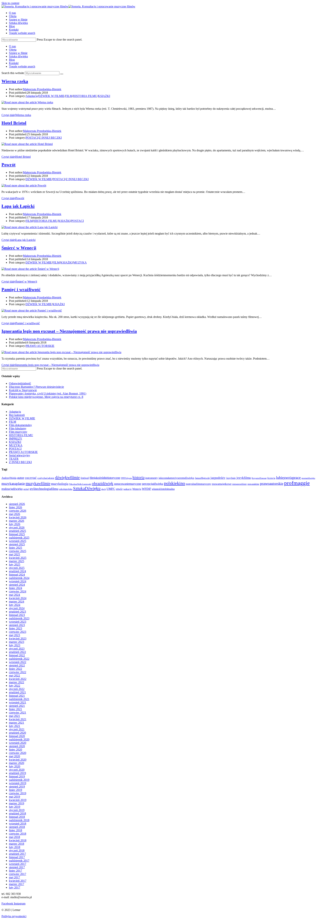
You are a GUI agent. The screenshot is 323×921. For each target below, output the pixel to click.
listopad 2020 (17, 736)
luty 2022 (14, 685)
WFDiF (146, 488)
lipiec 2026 (15, 507)
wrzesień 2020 (17, 742)
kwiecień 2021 (17, 719)
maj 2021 (14, 715)
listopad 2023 (17, 615)
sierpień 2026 (17, 504)
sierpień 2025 (17, 544)
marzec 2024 (16, 601)
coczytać (31, 478)
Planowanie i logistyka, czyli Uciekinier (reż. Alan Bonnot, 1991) (47, 393)
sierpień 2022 (17, 665)
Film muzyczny (18, 431)
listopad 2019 (17, 776)
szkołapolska (65, 489)
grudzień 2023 (17, 611)
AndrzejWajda (8, 477)
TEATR (14, 458)
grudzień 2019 (17, 773)
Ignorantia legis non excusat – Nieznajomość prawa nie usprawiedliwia (69, 331)
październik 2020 (19, 739)
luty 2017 (14, 887)
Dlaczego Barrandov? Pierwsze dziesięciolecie (36, 386)
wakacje (127, 489)
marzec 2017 (16, 884)
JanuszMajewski (202, 478)
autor (20, 478)
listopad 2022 (17, 655)
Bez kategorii (17, 415)
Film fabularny (17, 428)
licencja (271, 478)
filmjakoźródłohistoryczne (105, 477)
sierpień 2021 (17, 705)
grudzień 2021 (17, 692)
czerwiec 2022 (17, 672)
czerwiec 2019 (17, 793)
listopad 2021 (17, 695)
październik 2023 (19, 618)
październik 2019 (19, 779)
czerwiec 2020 (17, 752)
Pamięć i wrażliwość (21, 289)
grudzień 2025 (17, 530)
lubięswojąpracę (288, 477)
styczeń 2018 (16, 850)
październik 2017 (19, 860)
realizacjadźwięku (12, 488)
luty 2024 (14, 604)
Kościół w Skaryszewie (23, 390)
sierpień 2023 (17, 625)
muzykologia (59, 484)
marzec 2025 (16, 561)
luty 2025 (14, 564)
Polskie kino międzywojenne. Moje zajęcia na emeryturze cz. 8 (46, 396)
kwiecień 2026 (17, 517)
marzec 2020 (16, 763)
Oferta (12, 49)
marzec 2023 (16, 641)
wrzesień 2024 (17, 581)
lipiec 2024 (15, 588)
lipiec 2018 (15, 830)
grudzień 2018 (17, 813)
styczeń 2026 (16, 527)
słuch (103, 489)
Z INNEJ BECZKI (50, 137)
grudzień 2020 (17, 732)
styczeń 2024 (16, 608)
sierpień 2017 (17, 867)
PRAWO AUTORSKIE (40, 345)
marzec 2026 (16, 520)
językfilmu (243, 478)
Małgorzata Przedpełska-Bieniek (42, 89)
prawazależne (253, 484)
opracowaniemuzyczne (127, 483)
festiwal (85, 477)
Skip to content (10, 3)
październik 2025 (19, 537)
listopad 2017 (17, 857)
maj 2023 (14, 635)
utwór (119, 488)
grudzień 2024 (17, 571)
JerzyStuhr (231, 478)
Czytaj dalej (16, 115)
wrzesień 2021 (17, 702)
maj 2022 (14, 675)
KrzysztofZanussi (259, 478)
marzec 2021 (16, 722)
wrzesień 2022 (17, 662)
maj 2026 (14, 514)
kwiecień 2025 (17, 557)
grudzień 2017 (17, 853)
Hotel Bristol (13, 123)
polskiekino (174, 483)
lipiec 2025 (15, 547)
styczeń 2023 (16, 648)
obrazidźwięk (102, 483)
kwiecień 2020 (17, 759)
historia (138, 477)
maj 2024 (14, 594)
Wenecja (136, 488)
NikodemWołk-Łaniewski (80, 484)
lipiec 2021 (15, 709)
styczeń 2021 (16, 729)
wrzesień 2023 (17, 621)
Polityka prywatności (13, 916)
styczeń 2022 (16, 689)
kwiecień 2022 (17, 678)
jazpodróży (217, 478)
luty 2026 (14, 524)
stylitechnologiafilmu (44, 489)
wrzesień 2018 (17, 823)
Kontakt (14, 63)
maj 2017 (14, 877)
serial (26, 489)
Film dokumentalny (20, 425)
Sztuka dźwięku (18, 56)
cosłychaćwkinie (45, 478)
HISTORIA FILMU (85, 96)
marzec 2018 (16, 843)
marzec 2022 (16, 682)
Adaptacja (32, 96)
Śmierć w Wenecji (18, 247)
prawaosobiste (239, 484)
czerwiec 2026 (17, 510)
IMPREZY (15, 438)
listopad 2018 (17, 816)
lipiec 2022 (15, 668)
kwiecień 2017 (17, 880)
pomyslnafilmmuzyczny (198, 484)
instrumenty (151, 477)
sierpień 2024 (17, 584)
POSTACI (32, 137)
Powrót (8, 164)
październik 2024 (19, 578)
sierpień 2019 (17, 786)
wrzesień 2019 (17, 783)
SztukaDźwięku (87, 488)
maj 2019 (14, 796)
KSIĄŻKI (104, 96)
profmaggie (297, 483)
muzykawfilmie (38, 483)
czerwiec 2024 (17, 591)
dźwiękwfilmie (67, 477)
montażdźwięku (308, 478)
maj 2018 (14, 837)
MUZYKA (80, 262)
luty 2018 (14, 847)
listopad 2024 (17, 574)
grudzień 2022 (17, 652)
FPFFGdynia (126, 478)
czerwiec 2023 (17, 631)
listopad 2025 (17, 534)
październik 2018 (19, 820)
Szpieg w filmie (18, 53)
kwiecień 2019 (17, 800)
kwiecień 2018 (17, 840)
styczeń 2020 (16, 769)
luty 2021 (14, 726)
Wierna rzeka (14, 81)
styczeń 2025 (16, 567)
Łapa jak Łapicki (18, 206)
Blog (12, 59)
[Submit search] (61, 74)
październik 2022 (19, 658)
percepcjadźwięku (152, 483)
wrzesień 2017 (17, 863)
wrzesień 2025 (17, 541)
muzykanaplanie (13, 484)
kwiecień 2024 (17, 598)
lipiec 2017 (15, 870)
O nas (12, 46)
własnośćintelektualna (163, 488)
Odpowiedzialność (20, 383)
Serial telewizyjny (19, 455)
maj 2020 (14, 756)
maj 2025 (14, 554)
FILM (68, 96)
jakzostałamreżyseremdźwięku (176, 477)
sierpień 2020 (17, 746)
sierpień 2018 (17, 826)
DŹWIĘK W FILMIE (51, 96)
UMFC (111, 488)
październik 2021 (19, 699)
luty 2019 (14, 806)
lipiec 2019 (15, 789)
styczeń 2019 (16, 810)
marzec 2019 (16, 803)
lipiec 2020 (15, 749)
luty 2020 (14, 766)
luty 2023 (14, 645)
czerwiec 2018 (17, 833)
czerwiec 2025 (17, 551)
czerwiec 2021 (17, 712)
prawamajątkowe (222, 483)
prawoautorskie (271, 483)
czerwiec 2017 (17, 874)
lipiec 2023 (15, 628)
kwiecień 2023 (17, 638)
